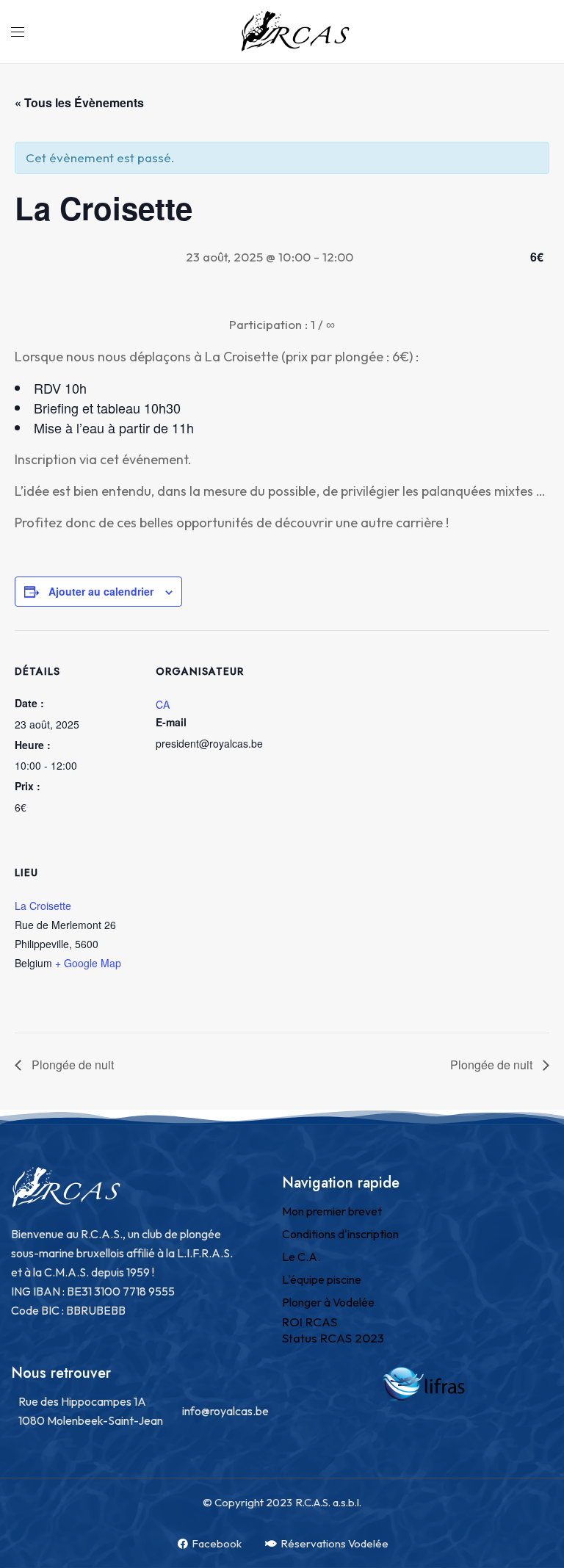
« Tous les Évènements (79, 102)
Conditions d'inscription (340, 1233)
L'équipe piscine (321, 1279)
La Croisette (43, 905)
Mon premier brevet (332, 1211)
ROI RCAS (309, 1321)
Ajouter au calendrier (100, 591)
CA (163, 704)
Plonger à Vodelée (328, 1302)
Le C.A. (301, 1256)
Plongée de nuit (71, 1064)
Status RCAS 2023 (333, 1337)
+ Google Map (88, 962)
